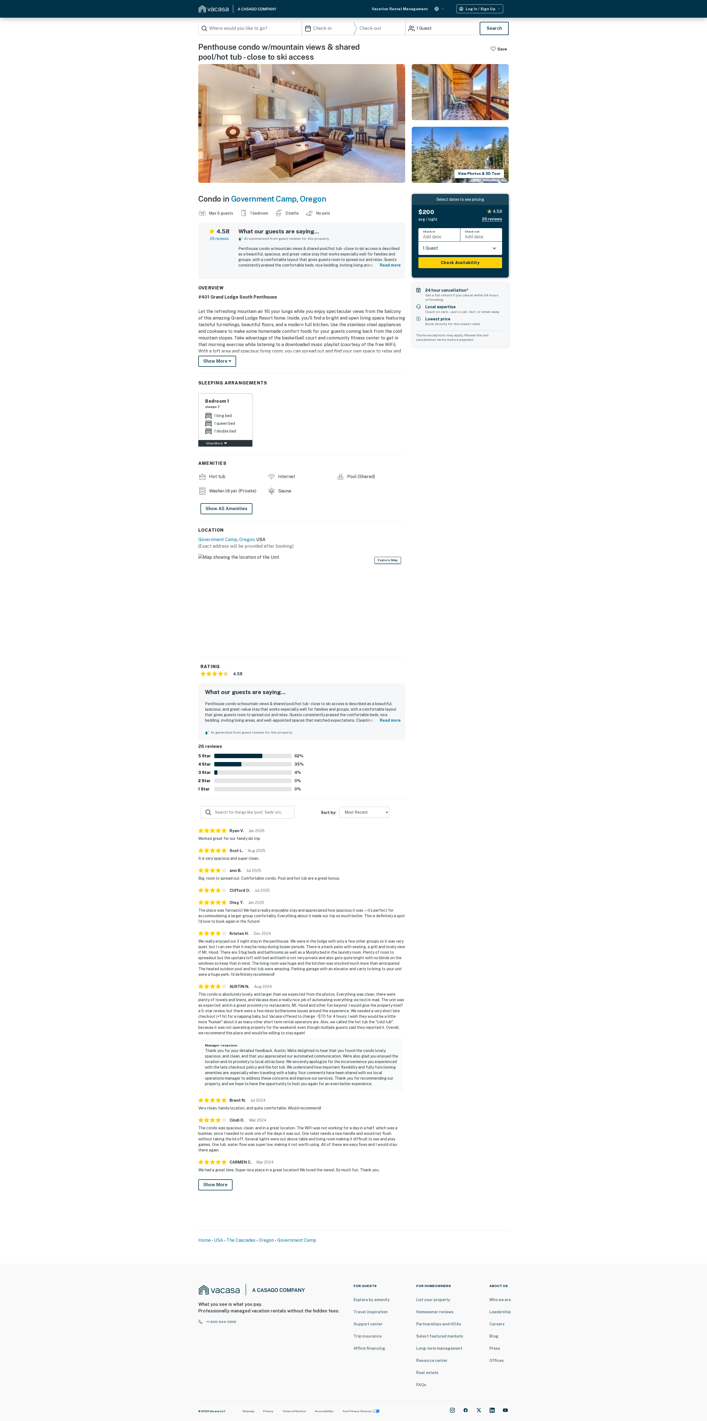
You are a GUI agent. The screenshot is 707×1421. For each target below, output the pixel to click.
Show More (215, 1184)
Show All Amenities (226, 508)
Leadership (500, 1312)
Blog (493, 1336)
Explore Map (388, 560)
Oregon (313, 198)
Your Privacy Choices (357, 1411)
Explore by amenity (372, 1300)
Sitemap (248, 1411)
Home (204, 1240)
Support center (368, 1324)
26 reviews (219, 238)
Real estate (427, 1372)
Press (494, 1348)
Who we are (500, 1300)
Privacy (268, 1411)
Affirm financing (369, 1348)
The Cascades (241, 1240)
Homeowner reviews (434, 1312)
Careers (497, 1324)
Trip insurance (368, 1336)
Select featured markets (439, 1336)
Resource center (431, 1360)
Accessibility (324, 1411)
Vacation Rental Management (400, 9)
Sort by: (328, 812)
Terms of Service (294, 1411)
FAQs (421, 1385)
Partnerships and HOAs (438, 1324)
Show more (216, 361)
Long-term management (439, 1348)
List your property (433, 1300)
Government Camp (264, 198)
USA (218, 1240)
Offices (496, 1360)
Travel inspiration (371, 1312)
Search (494, 28)
